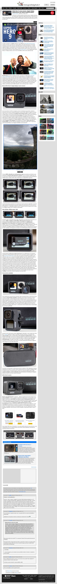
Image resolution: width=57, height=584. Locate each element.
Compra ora (10, 423)
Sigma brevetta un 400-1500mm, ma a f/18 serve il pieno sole (49, 61)
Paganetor (11, 511)
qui (17, 572)
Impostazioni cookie (33, 576)
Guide (39, 8)
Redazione (25, 576)
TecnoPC (10, 520)
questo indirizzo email (22, 491)
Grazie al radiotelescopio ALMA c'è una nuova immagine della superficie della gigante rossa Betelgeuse (48, 46)
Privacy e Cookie (27, 575)
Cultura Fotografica (34, 8)
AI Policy (32, 575)
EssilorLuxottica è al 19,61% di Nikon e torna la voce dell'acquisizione (48, 50)
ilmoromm (10, 547)
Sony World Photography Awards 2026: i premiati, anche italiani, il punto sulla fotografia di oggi (49, 31)
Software (29, 8)
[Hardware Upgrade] (8, 576)
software (6, 334)
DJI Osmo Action (23, 49)
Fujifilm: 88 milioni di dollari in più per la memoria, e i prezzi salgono (49, 88)
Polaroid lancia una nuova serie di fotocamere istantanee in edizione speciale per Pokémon (49, 76)
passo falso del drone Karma (30, 43)
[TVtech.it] (13, 576)
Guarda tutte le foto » (32, 431)
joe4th (10, 495)
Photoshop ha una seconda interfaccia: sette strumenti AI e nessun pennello (48, 41)
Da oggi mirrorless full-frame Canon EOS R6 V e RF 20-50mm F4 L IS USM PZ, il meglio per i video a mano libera (49, 27)
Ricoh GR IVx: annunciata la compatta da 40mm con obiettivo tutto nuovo (49, 38)
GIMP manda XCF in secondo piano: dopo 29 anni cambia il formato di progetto (48, 80)
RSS (28, 576)
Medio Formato (19, 8)
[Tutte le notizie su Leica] (47, 14)
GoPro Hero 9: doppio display (9, 431)
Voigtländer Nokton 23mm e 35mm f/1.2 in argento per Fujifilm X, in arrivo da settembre (49, 68)
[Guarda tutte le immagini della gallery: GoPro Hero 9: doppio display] (10, 438)
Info (31, 488)
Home (3, 8)
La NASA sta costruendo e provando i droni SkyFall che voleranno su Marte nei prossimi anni (49, 84)
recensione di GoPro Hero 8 (9, 255)
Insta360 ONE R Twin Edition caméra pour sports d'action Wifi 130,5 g (19, 421)
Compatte (14, 8)
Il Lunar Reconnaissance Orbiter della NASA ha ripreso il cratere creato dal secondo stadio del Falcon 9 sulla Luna (49, 72)
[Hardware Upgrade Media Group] (6, 578)
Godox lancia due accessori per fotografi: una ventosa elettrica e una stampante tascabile (49, 53)
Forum (43, 8)
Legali (23, 575)
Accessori (24, 8)
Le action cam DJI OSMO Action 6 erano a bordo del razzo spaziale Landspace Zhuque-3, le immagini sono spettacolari (49, 57)
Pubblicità (35, 575)
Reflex (7, 8)
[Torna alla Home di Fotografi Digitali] (28, 5)
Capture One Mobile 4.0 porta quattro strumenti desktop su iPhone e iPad (48, 65)
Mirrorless (10, 8)
